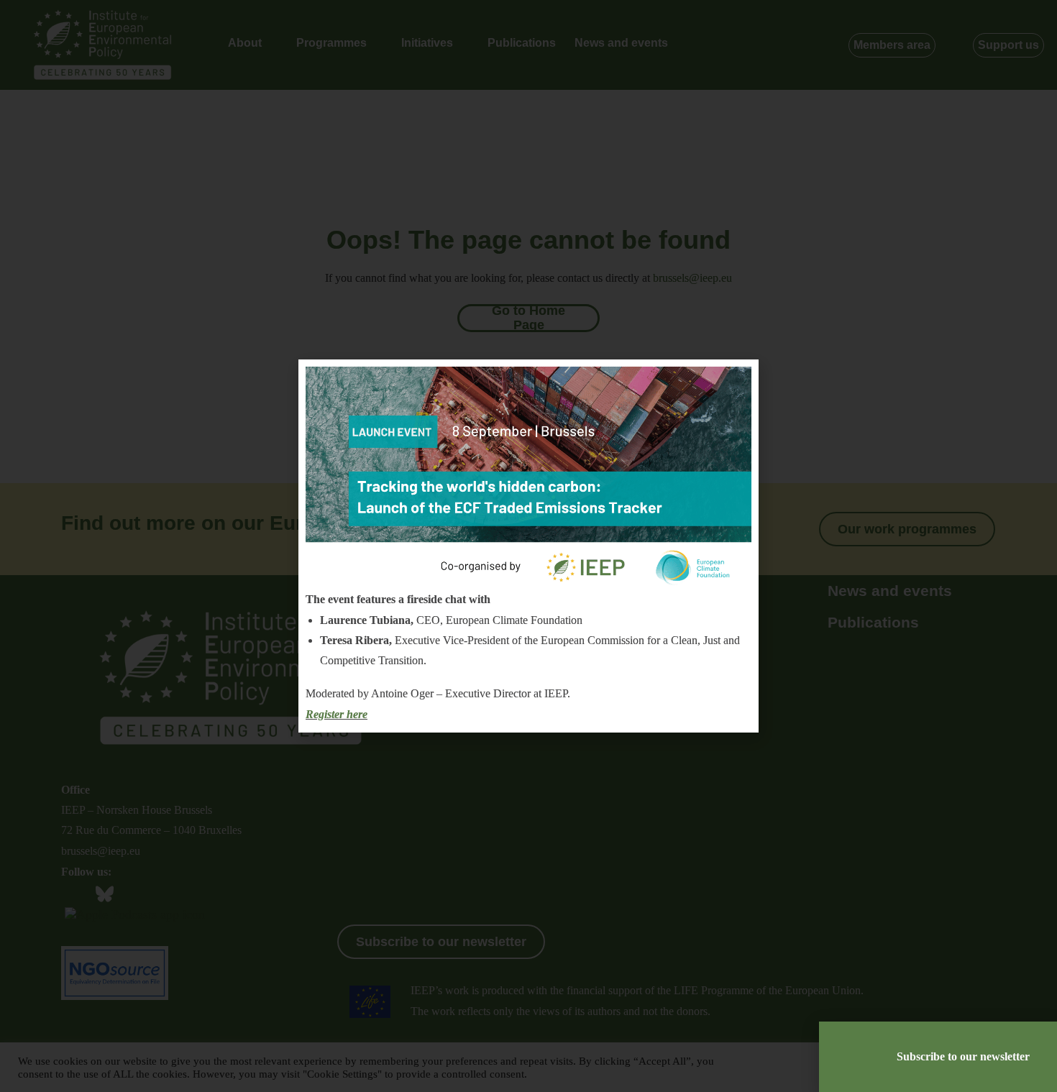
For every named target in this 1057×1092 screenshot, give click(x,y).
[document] (528, 546)
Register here (336, 714)
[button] (738, 381)
